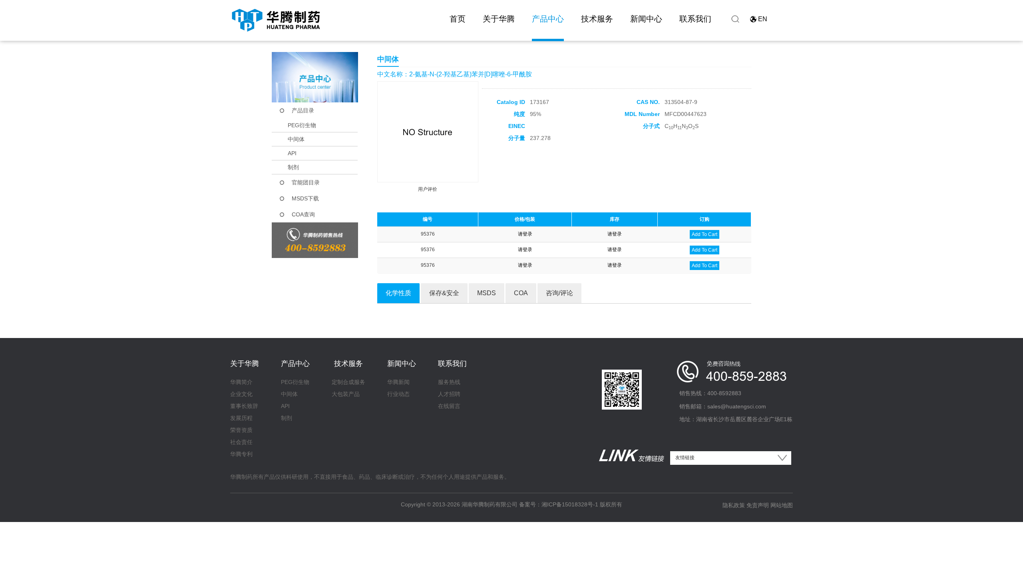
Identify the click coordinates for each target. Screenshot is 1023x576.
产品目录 (303, 110)
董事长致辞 (244, 406)
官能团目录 (306, 182)
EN (762, 19)
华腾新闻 (398, 382)
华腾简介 (241, 382)
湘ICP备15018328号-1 (569, 504)
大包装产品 (346, 394)
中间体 (296, 139)
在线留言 (449, 406)
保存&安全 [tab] (444, 293)
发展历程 (241, 418)
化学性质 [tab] (398, 293)
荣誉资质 (241, 430)
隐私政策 (733, 505)
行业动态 (398, 394)
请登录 (525, 234)
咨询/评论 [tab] (559, 293)
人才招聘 (449, 394)
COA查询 (303, 214)
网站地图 (781, 505)
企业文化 (241, 394)
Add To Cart (704, 234)
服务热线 (449, 382)
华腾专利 (241, 454)
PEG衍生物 (302, 125)
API (292, 153)
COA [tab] (521, 293)
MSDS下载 (305, 198)
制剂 (293, 167)
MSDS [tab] (486, 293)
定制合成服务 (348, 382)
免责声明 (757, 505)
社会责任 (241, 442)
